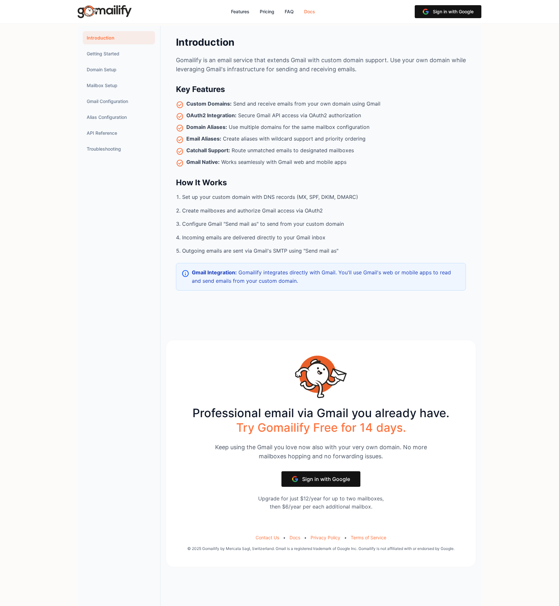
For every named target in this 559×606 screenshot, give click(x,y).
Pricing (267, 11)
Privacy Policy (325, 537)
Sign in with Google (453, 11)
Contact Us (267, 537)
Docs (309, 11)
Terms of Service (368, 537)
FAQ (289, 11)
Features (240, 11)
